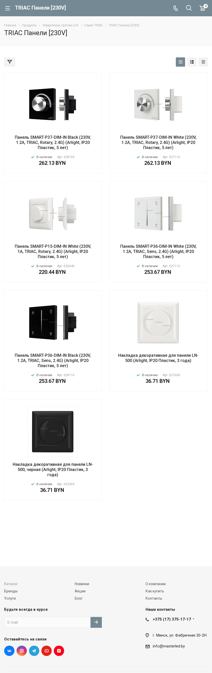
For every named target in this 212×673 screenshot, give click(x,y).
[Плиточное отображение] (180, 62)
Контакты (154, 598)
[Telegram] (34, 651)
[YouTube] (46, 651)
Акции (80, 591)
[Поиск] (189, 8)
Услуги (10, 598)
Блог (79, 598)
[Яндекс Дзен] (59, 651)
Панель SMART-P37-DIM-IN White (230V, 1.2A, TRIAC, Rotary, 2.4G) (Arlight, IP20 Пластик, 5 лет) (158, 142)
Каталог (11, 584)
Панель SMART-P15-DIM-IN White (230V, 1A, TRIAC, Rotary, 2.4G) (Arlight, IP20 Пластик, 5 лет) (53, 251)
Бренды (11, 591)
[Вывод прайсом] (203, 62)
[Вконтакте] (9, 651)
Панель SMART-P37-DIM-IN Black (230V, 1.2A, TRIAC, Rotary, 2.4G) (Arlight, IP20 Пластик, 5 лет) (53, 142)
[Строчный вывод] (191, 62)
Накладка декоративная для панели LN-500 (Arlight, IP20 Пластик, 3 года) (158, 358)
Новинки (82, 584)
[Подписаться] (96, 622)
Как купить (155, 591)
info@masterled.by (169, 646)
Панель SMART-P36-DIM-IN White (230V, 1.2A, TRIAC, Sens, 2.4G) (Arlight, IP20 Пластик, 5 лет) (158, 251)
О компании (156, 584)
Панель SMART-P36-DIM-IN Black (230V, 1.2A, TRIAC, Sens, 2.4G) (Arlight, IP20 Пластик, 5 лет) (53, 360)
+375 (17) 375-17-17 (172, 619)
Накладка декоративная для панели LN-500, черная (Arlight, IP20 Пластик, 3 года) (53, 469)
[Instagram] (22, 651)
